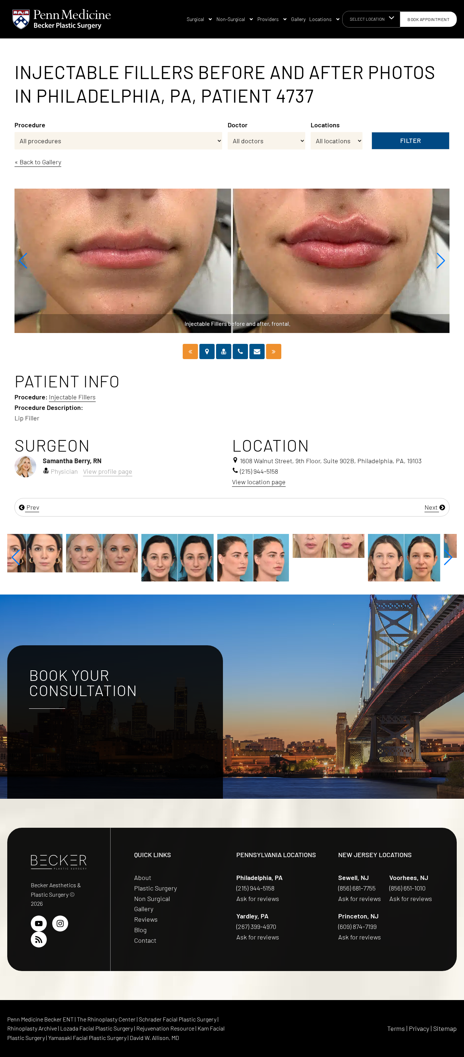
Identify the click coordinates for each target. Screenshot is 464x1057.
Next (431, 507)
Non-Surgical (230, 19)
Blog (140, 930)
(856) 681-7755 (357, 888)
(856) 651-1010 (408, 888)
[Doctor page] (223, 351)
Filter (410, 140)
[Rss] (39, 939)
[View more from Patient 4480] (194, 557)
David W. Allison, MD (154, 1037)
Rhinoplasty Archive (32, 1028)
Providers (268, 19)
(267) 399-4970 (257, 926)
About (142, 877)
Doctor (238, 125)
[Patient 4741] (190, 351)
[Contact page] (257, 351)
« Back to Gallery (37, 162)
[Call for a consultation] (240, 351)
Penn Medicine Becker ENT (40, 1019)
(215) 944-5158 (255, 888)
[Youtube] (39, 923)
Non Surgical (152, 898)
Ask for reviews (257, 898)
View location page (259, 482)
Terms (396, 1028)
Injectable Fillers (72, 397)
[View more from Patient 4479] (118, 557)
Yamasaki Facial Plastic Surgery (87, 1037)
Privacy (419, 1028)
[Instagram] (60, 923)
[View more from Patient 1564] (43, 552)
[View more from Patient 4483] (421, 545)
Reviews (146, 919)
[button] (23, 261)
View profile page (107, 471)
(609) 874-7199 (358, 926)
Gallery (298, 19)
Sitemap (445, 1028)
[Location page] (207, 351)
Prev (32, 507)
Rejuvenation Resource (165, 1028)
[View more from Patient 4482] (270, 545)
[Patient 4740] (273, 351)
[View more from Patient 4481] (345, 557)
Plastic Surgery (155, 888)
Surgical (195, 19)
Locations (320, 19)
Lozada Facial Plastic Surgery (97, 1028)
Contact (145, 940)
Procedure (29, 125)
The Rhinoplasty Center (107, 1019)
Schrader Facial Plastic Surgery (178, 1019)
